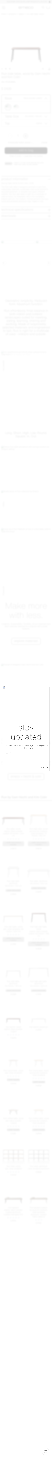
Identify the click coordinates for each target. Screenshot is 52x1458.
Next (42, 767)
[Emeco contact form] (45, 1451)
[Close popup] (46, 689)
